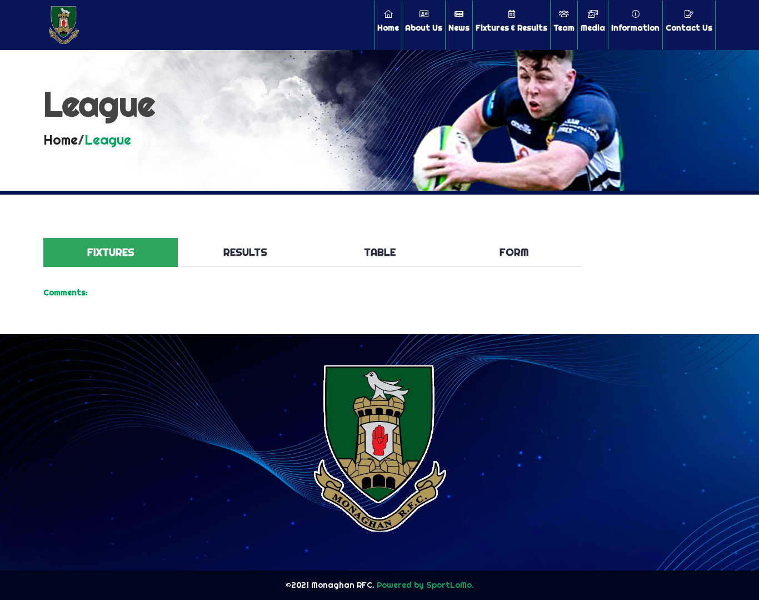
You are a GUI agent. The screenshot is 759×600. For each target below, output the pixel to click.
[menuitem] (388, 25)
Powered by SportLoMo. (424, 585)
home (60, 139)
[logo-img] (63, 25)
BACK (689, 229)
